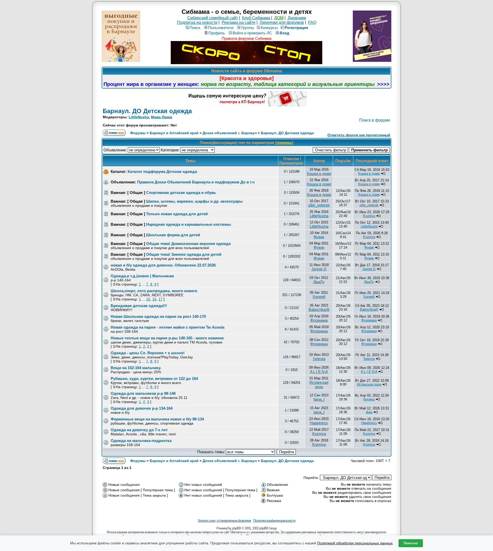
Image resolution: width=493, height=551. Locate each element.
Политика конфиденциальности (274, 521)
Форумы (138, 133)
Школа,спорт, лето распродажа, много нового (154, 291)
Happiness (319, 423)
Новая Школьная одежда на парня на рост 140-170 (158, 316)
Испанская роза (318, 384)
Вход (284, 33)
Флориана (319, 320)
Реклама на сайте (238, 22)
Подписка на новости (197, 22)
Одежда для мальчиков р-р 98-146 (143, 393)
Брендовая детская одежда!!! (139, 305)
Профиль (216, 33)
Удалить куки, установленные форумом (224, 521)
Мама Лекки (161, 117)
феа (369, 412)
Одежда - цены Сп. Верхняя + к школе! (148, 353)
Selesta (319, 359)
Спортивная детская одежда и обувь (181, 192)
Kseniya (369, 216)
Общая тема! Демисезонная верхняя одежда (188, 243)
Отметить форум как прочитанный (358, 135)
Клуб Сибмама (256, 18)
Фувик (319, 237)
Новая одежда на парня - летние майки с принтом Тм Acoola (167, 327)
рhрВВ (236, 528)
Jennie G (319, 269)
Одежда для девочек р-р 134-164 (142, 408)
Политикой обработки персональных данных (355, 543)
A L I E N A (319, 371)
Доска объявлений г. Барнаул (230, 133)
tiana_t (319, 399)
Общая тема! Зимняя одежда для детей (183, 254)
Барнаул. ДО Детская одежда (147, 110)
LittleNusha (139, 117)
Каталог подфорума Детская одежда (162, 171)
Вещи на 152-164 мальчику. (136, 368)
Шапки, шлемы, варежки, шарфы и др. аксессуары (194, 201)
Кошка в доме (319, 173)
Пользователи (220, 27)
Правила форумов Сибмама (246, 38)
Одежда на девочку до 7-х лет (139, 430)
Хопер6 (318, 296)
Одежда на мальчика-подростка (141, 440)
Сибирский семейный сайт (212, 18)
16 (154, 299)
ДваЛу (319, 282)
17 (160, 299)
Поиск (194, 27)
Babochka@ (319, 309)
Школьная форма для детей (173, 235)
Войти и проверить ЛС (252, 33)
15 (148, 299)
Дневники (297, 18)
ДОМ (278, 18)
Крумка (369, 399)
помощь (284, 142)
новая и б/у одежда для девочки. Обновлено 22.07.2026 (163, 265)
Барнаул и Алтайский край (174, 133)
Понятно (411, 543)
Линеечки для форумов (282, 22)
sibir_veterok (319, 205)
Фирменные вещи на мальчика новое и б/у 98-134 (157, 419)
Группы (247, 27)
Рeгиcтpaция (296, 27)
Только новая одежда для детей (177, 214)
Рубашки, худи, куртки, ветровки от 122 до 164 (154, 378)
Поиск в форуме (374, 120)
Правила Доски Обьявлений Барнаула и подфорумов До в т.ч (196, 182)
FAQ (312, 22)
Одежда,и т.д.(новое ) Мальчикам (142, 276)
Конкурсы (269, 27)
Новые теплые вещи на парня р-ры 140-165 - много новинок (167, 338)
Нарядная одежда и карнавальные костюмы (188, 224)
